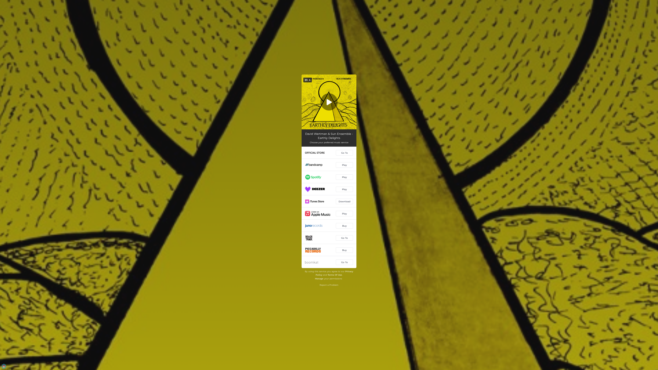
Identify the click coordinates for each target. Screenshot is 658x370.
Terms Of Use (335, 275)
